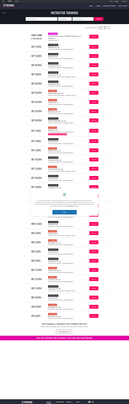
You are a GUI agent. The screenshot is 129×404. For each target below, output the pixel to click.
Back (4, 12)
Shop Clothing (122, 6)
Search (98, 19)
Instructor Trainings (109, 6)
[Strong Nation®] (8, 6)
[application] (64, 202)
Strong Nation (9, 1)
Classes (98, 6)
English (124, 1)
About (91, 6)
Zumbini (17, 1)
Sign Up (116, 1)
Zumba (3, 1)
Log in (111, 1)
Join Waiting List (64, 331)
